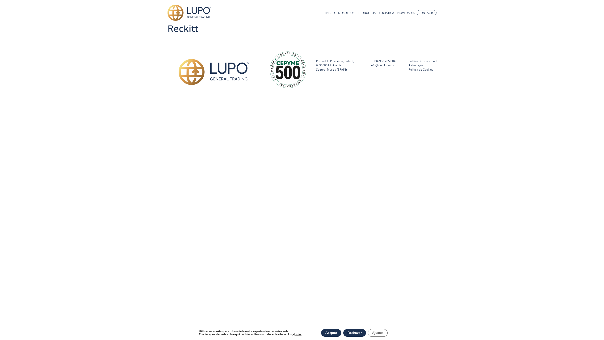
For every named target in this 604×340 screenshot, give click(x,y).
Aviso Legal (416, 65)
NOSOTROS (346, 13)
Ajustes (377, 333)
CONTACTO (427, 13)
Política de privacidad (422, 61)
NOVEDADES (406, 13)
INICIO (330, 13)
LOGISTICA (386, 13)
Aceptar (331, 333)
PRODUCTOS (367, 13)
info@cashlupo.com (383, 65)
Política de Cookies (421, 70)
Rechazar (355, 333)
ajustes (297, 334)
